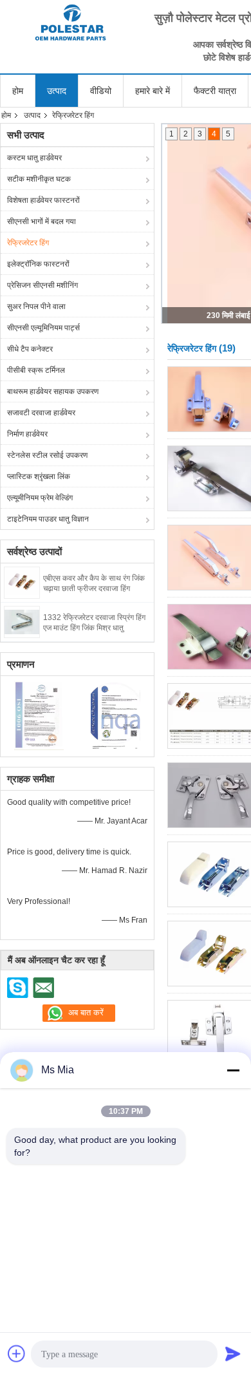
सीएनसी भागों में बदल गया (41, 221)
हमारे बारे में (152, 91)
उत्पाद (56, 91)
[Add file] (17, 1353)
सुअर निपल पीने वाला (36, 306)
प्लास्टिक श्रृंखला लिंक (38, 476)
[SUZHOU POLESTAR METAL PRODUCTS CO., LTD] (71, 22)
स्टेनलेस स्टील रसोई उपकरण (47, 455)
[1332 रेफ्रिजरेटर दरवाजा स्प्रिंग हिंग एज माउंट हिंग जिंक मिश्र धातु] (22, 621)
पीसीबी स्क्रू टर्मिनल (36, 370)
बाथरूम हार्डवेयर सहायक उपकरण (52, 391)
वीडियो (100, 91)
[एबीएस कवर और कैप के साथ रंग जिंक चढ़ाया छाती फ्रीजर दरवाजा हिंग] (22, 582)
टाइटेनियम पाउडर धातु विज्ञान (48, 518)
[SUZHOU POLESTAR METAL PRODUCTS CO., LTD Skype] (18, 988)
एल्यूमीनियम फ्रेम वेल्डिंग (40, 497)
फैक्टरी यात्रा (215, 91)
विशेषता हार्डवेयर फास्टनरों (43, 200)
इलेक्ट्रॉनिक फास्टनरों (38, 263)
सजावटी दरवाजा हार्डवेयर (41, 412)
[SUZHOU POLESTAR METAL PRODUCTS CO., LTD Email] (43, 988)
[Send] (233, 1353)
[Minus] (233, 1070)
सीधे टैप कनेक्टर (30, 348)
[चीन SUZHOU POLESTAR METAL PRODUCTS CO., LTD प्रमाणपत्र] (39, 714)
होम (17, 91)
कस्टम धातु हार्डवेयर (34, 157)
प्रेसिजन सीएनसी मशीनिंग (42, 285)
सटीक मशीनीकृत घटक (39, 179)
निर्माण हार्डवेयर (27, 433)
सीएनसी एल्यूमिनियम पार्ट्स (43, 327)
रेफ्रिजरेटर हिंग (28, 242)
